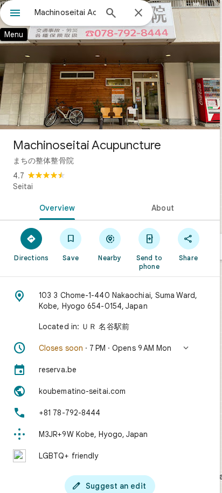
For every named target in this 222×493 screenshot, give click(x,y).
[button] (110, 348)
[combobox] (65, 12)
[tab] (55, 207)
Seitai (23, 186)
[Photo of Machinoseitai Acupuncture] (110, 64)
